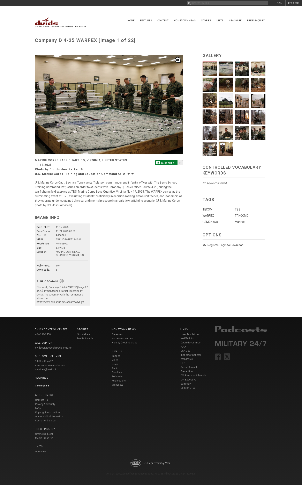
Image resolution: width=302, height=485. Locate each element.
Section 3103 (188, 387)
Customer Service (45, 420)
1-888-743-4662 (44, 361)
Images (116, 356)
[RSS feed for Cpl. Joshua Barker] (82, 169)
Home (131, 20)
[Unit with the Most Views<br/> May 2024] (129, 174)
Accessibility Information (49, 416)
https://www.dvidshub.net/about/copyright (60, 302)
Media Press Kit (44, 438)
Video (115, 360)
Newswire (235, 20)
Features (146, 20)
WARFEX (208, 215)
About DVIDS (44, 395)
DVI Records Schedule (193, 375)
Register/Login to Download (225, 245)
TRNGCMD (241, 215)
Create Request (44, 434)
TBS (237, 209)
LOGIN (278, 3)
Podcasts (117, 376)
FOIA (183, 346)
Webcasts (117, 384)
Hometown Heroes (122, 338)
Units (220, 20)
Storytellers (83, 334)
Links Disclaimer (190, 334)
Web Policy (187, 359)
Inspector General (191, 355)
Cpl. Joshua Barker (64, 169)
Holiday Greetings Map (124, 342)
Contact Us (41, 400)
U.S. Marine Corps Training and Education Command (76, 174)
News (115, 364)
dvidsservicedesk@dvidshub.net (53, 347)
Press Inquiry (256, 20)
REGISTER (293, 3)
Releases (117, 334)
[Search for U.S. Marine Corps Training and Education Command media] (120, 174)
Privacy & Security (45, 404)
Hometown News (185, 20)
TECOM (207, 209)
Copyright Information (47, 412)
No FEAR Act (188, 338)
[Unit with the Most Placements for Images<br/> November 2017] (133, 174)
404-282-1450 (43, 334)
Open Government (191, 342)
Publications (119, 380)
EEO (183, 363)
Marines (240, 221)
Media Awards (85, 338)
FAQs (38, 408)
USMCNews (210, 221)
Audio (115, 368)
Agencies (40, 451)
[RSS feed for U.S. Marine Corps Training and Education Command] (124, 174)
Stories (206, 20)
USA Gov (185, 350)
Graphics (117, 372)
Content (162, 20)
